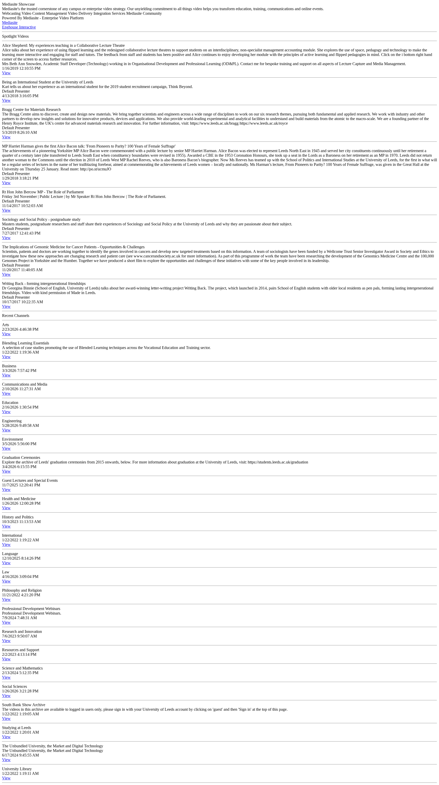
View (6, 73)
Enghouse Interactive (19, 27)
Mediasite (10, 22)
